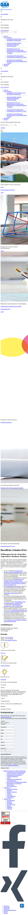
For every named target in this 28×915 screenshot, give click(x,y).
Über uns (6, 36)
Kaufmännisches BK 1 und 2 (8, 546)
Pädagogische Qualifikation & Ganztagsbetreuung (14, 780)
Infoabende (6, 64)
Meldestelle (6, 908)
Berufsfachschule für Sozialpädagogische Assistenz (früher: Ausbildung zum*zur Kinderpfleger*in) (14, 581)
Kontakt (6, 65)
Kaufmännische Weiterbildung (14, 775)
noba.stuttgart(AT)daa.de (11, 640)
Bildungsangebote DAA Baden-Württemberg (15, 771)
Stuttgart (9, 806)
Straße (2, 733)
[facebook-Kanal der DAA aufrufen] (14, 867)
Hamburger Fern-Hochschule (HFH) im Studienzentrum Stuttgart (15, 620)
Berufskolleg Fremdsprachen (14, 40)
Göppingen (9, 794)
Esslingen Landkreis (12, 792)
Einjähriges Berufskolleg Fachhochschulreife (13, 45)
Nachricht (3, 748)
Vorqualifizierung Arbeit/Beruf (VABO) (16, 57)
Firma (2, 730)
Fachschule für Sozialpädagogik (15, 60)
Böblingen (9, 790)
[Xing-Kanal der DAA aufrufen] (14, 903)
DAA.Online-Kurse (12, 786)
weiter (2, 187)
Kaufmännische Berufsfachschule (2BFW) (11, 306)
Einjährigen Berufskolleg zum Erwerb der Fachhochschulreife (15, 611)
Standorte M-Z (7, 799)
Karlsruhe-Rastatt (11, 796)
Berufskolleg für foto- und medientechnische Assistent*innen (15, 49)
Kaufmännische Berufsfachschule (15, 55)
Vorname (3, 724)
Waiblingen (9, 807)
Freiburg (9, 793)
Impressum (6, 906)
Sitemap (6, 913)
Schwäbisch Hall (11, 804)
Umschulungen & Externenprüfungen (16, 772)
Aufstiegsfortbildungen (12, 776)
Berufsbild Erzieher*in (6, 422)
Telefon (2, 742)
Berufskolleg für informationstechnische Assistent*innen (13, 605)
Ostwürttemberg (11, 800)
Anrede (3, 721)
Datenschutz (7, 907)
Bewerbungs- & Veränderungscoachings (17, 782)
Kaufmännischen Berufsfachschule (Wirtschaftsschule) (13, 571)
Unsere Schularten (5, 665)
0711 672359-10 (5, 30)
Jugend (8, 778)
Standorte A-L (7, 787)
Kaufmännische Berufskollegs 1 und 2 (16, 39)
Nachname (4, 727)
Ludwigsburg (10, 797)
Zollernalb (9, 808)
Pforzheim (9, 801)
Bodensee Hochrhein (12, 789)
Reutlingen (9, 803)
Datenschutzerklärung (6, 717)
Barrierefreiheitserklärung (10, 910)
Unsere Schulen (8, 37)
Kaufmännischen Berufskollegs (13, 586)
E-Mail (3, 745)
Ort (1, 739)
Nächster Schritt (5, 768)
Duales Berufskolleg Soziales (14, 43)
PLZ (2, 736)
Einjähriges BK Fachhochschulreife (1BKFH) (12, 488)
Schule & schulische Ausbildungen (15, 773)
